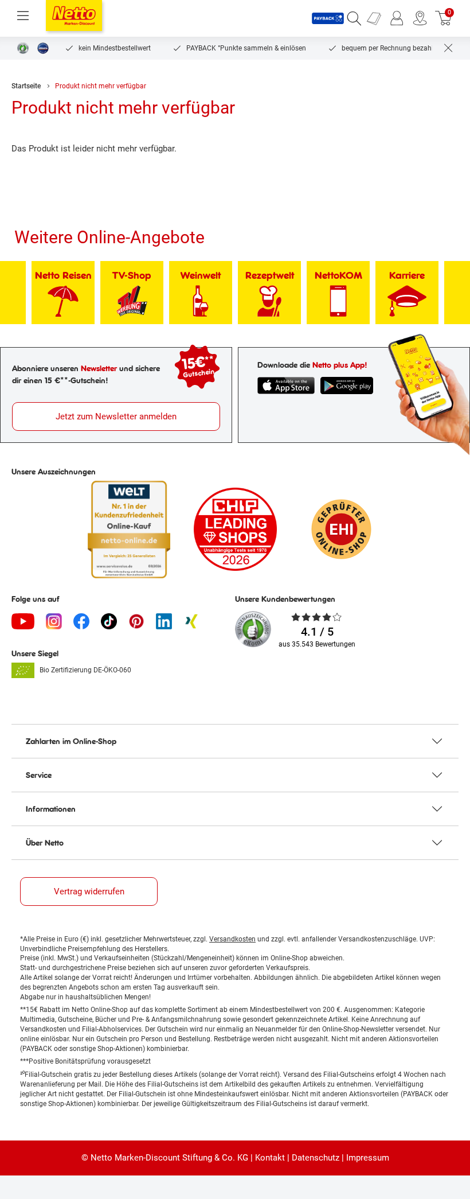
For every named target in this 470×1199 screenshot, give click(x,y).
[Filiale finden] (420, 18)
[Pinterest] (136, 621)
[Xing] (191, 621)
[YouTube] (22, 621)
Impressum (367, 1158)
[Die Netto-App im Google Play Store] (346, 385)
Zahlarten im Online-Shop (71, 741)
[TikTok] (109, 621)
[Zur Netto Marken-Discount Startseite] (74, 15)
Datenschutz (315, 1158)
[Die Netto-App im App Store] (286, 385)
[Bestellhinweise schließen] (448, 48)
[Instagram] (54, 621)
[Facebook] (81, 621)
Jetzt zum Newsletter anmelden (116, 416)
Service (39, 775)
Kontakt (270, 1158)
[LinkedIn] (164, 621)
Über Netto (45, 843)
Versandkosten (232, 939)
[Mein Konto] (397, 18)
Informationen (51, 809)
